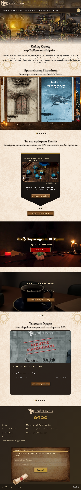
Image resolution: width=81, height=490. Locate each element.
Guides (5, 425)
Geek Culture (7, 432)
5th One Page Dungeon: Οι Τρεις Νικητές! (28, 366)
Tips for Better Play (9, 428)
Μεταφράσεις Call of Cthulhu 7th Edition (42, 428)
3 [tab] (41, 133)
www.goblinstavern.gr (14, 487)
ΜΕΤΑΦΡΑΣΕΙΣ (18, 10)
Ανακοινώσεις (7, 436)
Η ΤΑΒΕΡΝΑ (53, 10)
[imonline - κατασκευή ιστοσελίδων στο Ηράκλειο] (76, 486)
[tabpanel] (23, 101)
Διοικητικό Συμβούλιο (61, 377)
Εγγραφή (40, 470)
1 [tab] (37, 133)
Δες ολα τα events (40, 213)
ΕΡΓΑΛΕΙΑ (29, 10)
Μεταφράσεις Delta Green (36, 432)
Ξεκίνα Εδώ (40, 249)
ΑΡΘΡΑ (37, 10)
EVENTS (44, 10)
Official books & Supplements (13, 440)
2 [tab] (39, 133)
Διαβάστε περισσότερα (40, 384)
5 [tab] (45, 133)
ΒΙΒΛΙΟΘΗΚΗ (6, 10)
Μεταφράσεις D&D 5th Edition (38, 425)
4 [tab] (43, 133)
